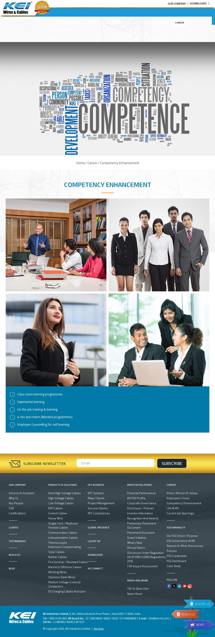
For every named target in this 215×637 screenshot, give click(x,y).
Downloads (198, 3)
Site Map (99, 628)
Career (92, 163)
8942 (107, 618)
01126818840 (94, 618)
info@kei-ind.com (158, 618)
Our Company (177, 3)
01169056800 (128, 618)
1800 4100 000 (57, 618)
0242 (115, 618)
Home (80, 163)
